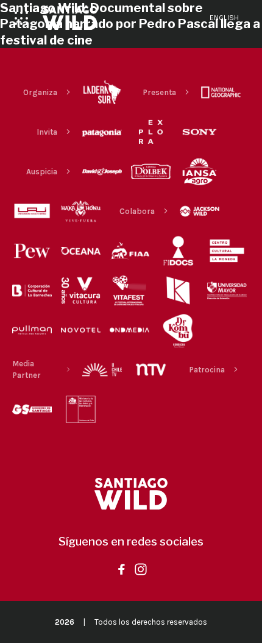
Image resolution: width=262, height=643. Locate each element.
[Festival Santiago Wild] (70, 18)
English (224, 17)
